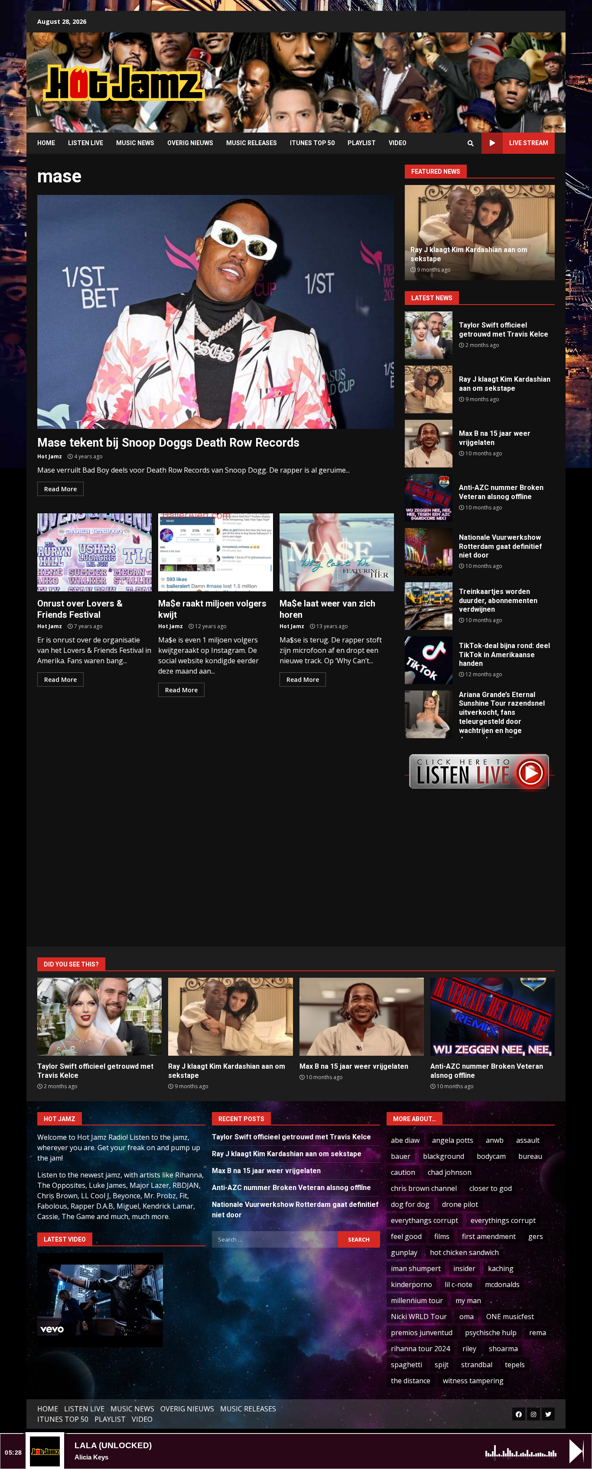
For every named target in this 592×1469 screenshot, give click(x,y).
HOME (46, 142)
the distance (410, 1380)
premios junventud (421, 1332)
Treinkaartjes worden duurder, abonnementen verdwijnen (428, 606)
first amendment (489, 1236)
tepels (515, 1364)
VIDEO (398, 142)
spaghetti (406, 1364)
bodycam (491, 1156)
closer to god (490, 1188)
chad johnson (450, 1172)
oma (466, 1316)
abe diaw (405, 1140)
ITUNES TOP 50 (312, 142)
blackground (443, 1156)
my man (468, 1300)
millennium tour (417, 1300)
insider (464, 1268)
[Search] (471, 143)
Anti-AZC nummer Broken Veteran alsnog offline (428, 498)
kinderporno (411, 1284)
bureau (530, 1156)
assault (528, 1140)
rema (537, 1332)
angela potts (452, 1140)
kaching (501, 1268)
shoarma (503, 1348)
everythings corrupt (503, 1220)
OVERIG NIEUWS (190, 142)
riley (469, 1348)
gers (535, 1236)
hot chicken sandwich (464, 1252)
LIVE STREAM (528, 142)
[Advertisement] (406, 75)
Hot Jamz (49, 456)
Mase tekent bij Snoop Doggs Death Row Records (215, 312)
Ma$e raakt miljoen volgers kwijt (215, 552)
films (441, 1236)
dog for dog (410, 1204)
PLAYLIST (362, 142)
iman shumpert (416, 1268)
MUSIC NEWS (135, 142)
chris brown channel (424, 1188)
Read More (60, 489)
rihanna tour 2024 (420, 1348)
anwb (495, 1140)
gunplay (404, 1252)
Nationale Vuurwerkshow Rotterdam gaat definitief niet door (428, 552)
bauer (400, 1156)
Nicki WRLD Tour (419, 1316)
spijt (442, 1364)
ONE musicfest (510, 1316)
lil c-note (458, 1284)
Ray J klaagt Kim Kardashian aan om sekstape (428, 389)
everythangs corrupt (424, 1220)
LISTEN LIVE (85, 142)
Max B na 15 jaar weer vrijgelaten (428, 443)
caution (403, 1172)
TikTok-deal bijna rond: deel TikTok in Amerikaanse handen (428, 660)
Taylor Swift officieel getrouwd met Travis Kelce (428, 335)
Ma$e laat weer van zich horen (337, 552)
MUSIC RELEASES (251, 142)
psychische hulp (491, 1332)
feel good (406, 1236)
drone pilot (460, 1204)
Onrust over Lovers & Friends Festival (94, 552)
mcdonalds (502, 1284)
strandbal (476, 1364)
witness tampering (473, 1380)
